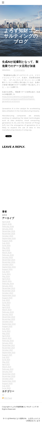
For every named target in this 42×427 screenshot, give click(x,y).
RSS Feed (8, 398)
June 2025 (6, 245)
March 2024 (7, 281)
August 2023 (7, 298)
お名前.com (32, 418)
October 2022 (7, 322)
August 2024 (7, 269)
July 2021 (5, 357)
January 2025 (7, 257)
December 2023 (8, 288)
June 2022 (6, 331)
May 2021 (5, 362)
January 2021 (7, 371)
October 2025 (7, 236)
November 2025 (8, 234)
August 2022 (7, 326)
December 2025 (8, 231)
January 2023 (7, 314)
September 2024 (9, 267)
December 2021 (8, 345)
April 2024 (6, 279)
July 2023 (6, 300)
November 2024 (8, 262)
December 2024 (8, 260)
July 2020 (6, 386)
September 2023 (9, 295)
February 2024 (8, 284)
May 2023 (6, 305)
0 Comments (19, 70)
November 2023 (8, 291)
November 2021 (8, 348)
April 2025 (6, 250)
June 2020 (6, 388)
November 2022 (8, 319)
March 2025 (6, 253)
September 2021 (8, 352)
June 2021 (6, 360)
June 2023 (6, 303)
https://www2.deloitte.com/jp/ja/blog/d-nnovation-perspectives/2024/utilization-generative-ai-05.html (18, 99)
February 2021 (7, 369)
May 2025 (6, 248)
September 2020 (9, 381)
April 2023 (6, 307)
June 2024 (6, 274)
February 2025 (8, 255)
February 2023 (8, 312)
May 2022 (6, 333)
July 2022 (6, 329)
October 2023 (7, 293)
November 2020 (8, 376)
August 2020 (7, 383)
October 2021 (7, 350)
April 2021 (6, 364)
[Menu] (3, 2)
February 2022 (8, 341)
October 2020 (7, 379)
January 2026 (7, 229)
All (3, 395)
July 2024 (6, 272)
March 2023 (6, 310)
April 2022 (6, 336)
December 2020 (8, 374)
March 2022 (6, 338)
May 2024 (6, 276)
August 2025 (7, 241)
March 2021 (6, 367)
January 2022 (7, 343)
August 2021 (7, 355)
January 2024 (7, 286)
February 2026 (8, 226)
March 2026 (7, 224)
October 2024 (7, 264)
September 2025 (9, 238)
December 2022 (8, 317)
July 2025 (6, 243)
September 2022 (9, 324)
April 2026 (6, 222)
